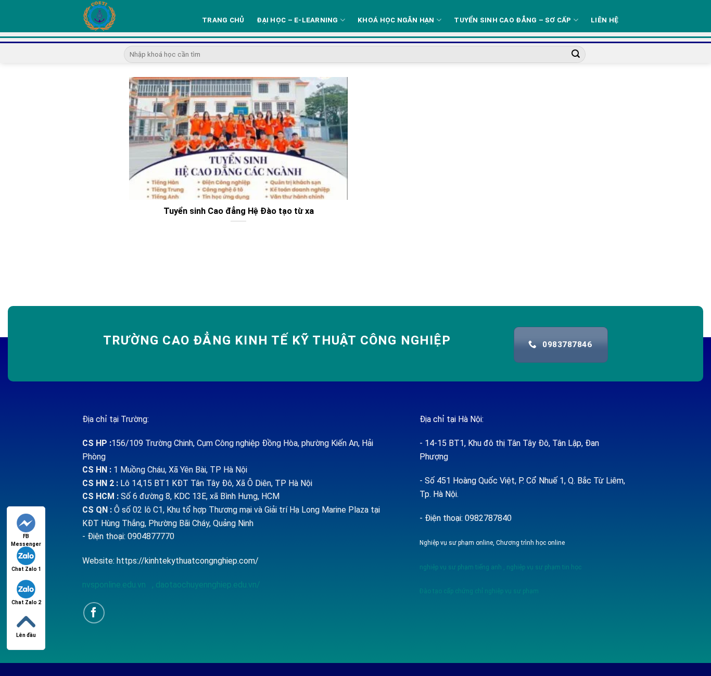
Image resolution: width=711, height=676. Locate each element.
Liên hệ (604, 20)
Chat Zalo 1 (26, 569)
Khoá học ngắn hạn (396, 20)
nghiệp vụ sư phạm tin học (543, 567)
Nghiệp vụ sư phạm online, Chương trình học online (492, 542)
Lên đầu (26, 635)
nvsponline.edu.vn (115, 585)
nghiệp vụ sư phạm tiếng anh (461, 567)
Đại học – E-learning (297, 20)
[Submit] (576, 54)
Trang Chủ (223, 20)
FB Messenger (26, 536)
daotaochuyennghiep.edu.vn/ (207, 585)
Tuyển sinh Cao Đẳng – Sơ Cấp (512, 20)
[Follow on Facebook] (94, 612)
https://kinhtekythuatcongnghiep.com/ (188, 561)
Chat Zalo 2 (26, 602)
